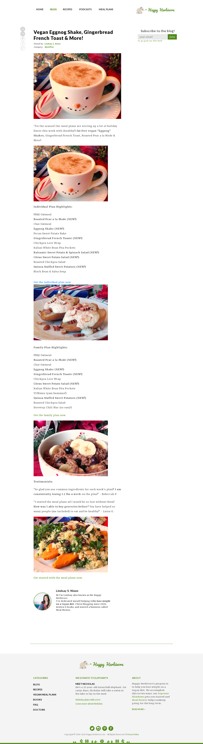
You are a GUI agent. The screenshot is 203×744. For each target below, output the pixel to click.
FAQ (35, 704)
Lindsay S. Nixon (53, 44)
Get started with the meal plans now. (58, 577)
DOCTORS (39, 709)
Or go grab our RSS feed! (150, 41)
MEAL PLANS (106, 9)
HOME (39, 9)
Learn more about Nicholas (88, 704)
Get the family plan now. (50, 415)
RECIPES (67, 9)
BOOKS (37, 699)
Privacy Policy (132, 734)
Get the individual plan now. (52, 282)
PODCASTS (85, 9)
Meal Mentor (140, 700)
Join (172, 36)
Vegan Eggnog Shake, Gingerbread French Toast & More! (73, 35)
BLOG (53, 9)
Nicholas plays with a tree (87, 700)
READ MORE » (138, 709)
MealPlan (49, 47)
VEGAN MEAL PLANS (44, 694)
